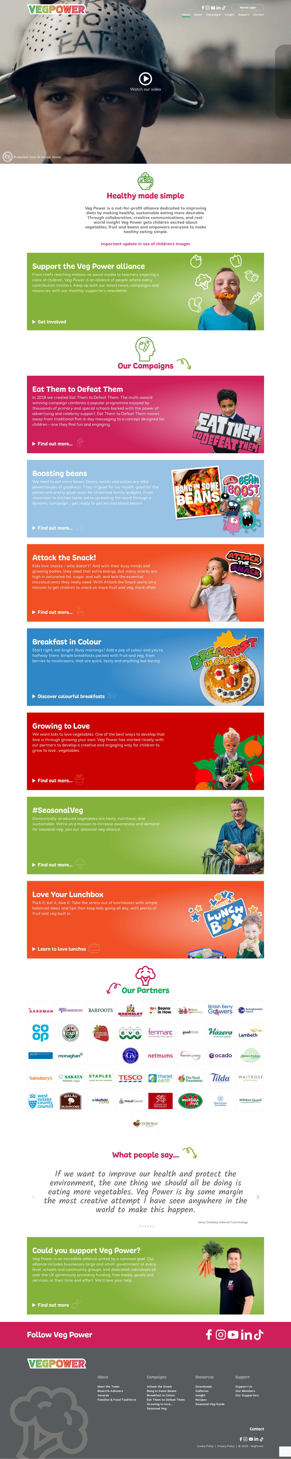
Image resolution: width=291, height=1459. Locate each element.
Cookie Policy (205, 1446)
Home (186, 14)
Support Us (243, 1386)
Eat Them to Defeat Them (166, 1400)
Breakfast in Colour (161, 1395)
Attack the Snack (159, 1386)
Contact (258, 14)
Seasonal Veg (157, 1408)
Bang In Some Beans (161, 1391)
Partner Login (248, 7)
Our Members (245, 1391)
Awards (103, 1395)
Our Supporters (247, 1395)
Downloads (204, 1386)
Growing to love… (160, 1404)
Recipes (201, 1400)
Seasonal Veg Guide (210, 1404)
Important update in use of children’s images (145, 243)
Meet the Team (108, 1386)
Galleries (202, 1391)
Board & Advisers (110, 1391)
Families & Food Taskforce (117, 1400)
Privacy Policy (226, 1446)
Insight (229, 14)
